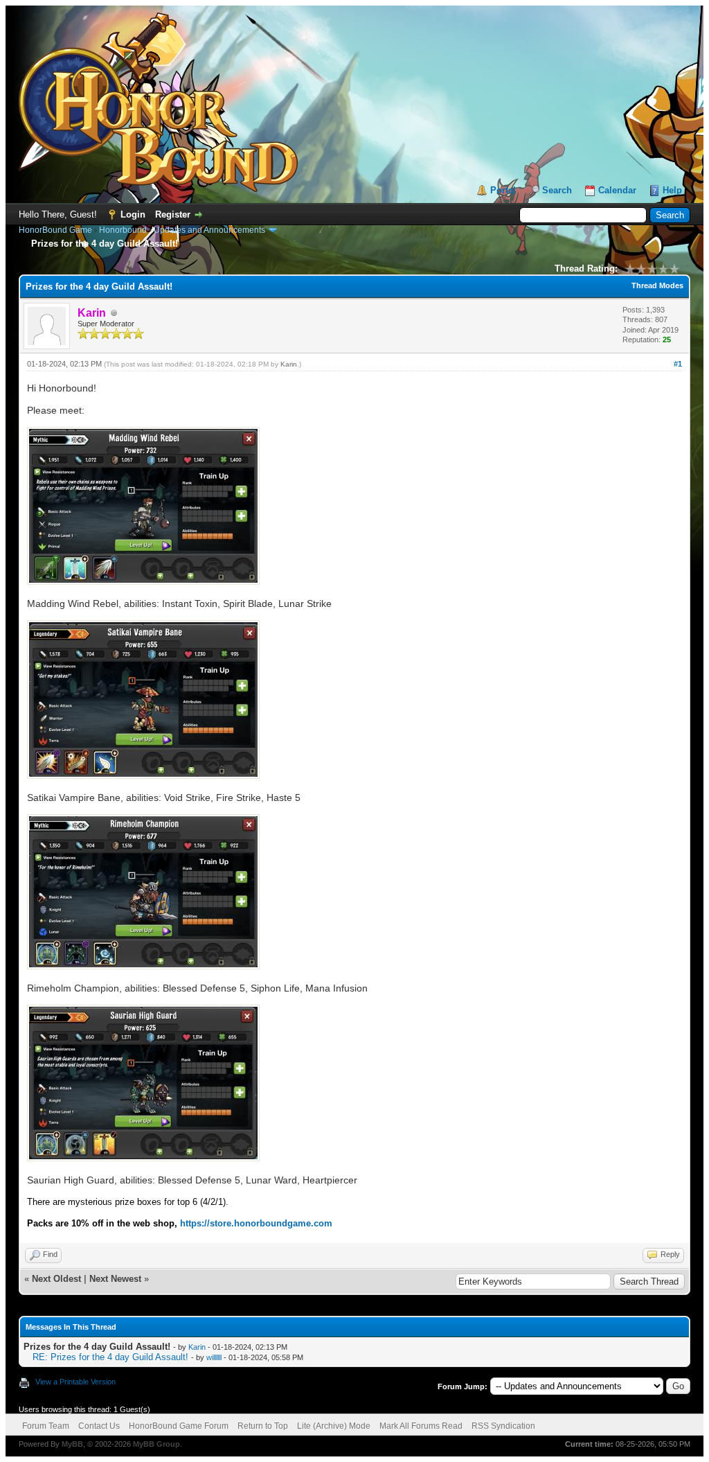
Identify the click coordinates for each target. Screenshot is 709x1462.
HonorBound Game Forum (178, 1426)
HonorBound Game (55, 230)
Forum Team (45, 1426)
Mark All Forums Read (421, 1426)
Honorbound (123, 230)
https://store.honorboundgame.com (256, 1223)
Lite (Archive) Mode (333, 1426)
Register (172, 214)
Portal (503, 190)
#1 (678, 364)
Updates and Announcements (209, 230)
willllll (214, 1357)
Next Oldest (56, 1279)
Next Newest (115, 1279)
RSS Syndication (503, 1426)
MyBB (72, 1444)
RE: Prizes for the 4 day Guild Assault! (110, 1357)
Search (557, 190)
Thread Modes (657, 285)
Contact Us (99, 1426)
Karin (288, 364)
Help (672, 190)
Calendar (617, 190)
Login (132, 214)
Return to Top (262, 1426)
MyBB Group (156, 1444)
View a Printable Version (75, 1381)
